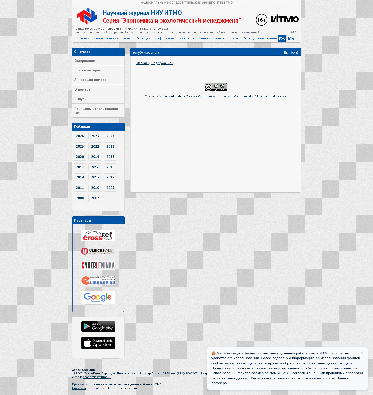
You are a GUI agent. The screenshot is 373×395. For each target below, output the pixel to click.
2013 (95, 177)
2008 (80, 198)
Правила (78, 384)
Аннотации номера (90, 79)
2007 (95, 198)
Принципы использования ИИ (96, 110)
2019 (95, 156)
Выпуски (81, 99)
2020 (80, 156)
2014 (80, 177)
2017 (80, 167)
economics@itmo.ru (97, 377)
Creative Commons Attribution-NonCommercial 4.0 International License (236, 96)
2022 (95, 146)
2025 (95, 136)
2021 (110, 146)
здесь (251, 363)
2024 (110, 136)
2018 (110, 156)
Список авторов (87, 70)
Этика (233, 38)
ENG (291, 38)
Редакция (143, 38)
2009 (110, 187)
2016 (95, 167)
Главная (83, 38)
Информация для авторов (174, 38)
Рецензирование (211, 38)
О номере (82, 89)
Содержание (84, 60)
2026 (80, 136)
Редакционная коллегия (112, 38)
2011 (80, 187)
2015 (110, 167)
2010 (95, 187)
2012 (110, 177)
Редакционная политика (261, 38)
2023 (80, 146)
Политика (79, 388)
